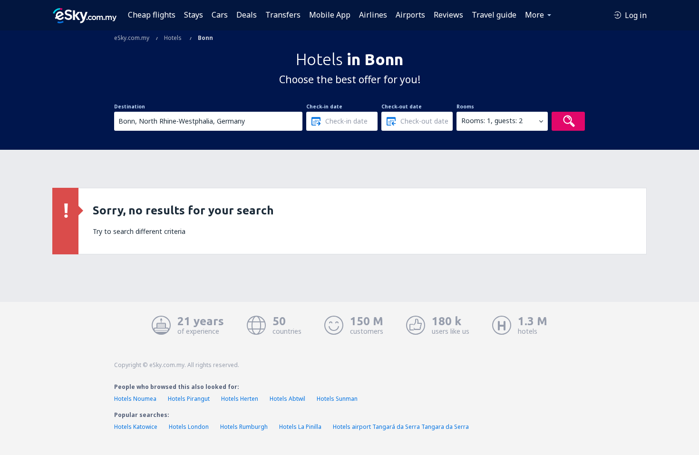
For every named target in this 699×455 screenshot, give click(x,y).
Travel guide (494, 15)
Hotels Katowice (135, 427)
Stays (193, 15)
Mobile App (329, 15)
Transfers (283, 15)
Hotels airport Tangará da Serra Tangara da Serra (401, 427)
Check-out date (401, 106)
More (534, 15)
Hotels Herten (239, 399)
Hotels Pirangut (189, 399)
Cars (220, 15)
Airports (410, 15)
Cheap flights (151, 15)
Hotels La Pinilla (300, 427)
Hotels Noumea (135, 399)
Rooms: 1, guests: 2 (492, 120)
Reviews (448, 15)
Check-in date (324, 106)
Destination (129, 106)
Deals (246, 15)
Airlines (373, 15)
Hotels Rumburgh (244, 427)
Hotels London (189, 427)
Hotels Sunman (337, 399)
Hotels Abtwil (287, 399)
